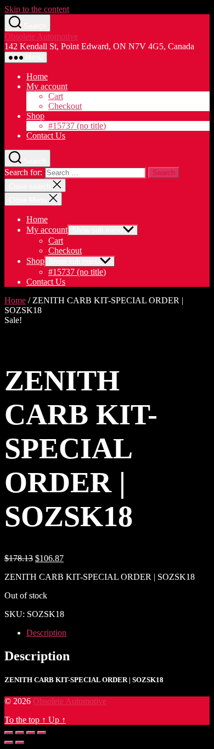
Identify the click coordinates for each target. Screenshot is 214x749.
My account (46, 86)
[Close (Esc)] (8, 732)
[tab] (118, 633)
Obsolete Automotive (41, 36)
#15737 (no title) (77, 125)
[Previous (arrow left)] (8, 742)
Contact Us (45, 135)
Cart (55, 96)
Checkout (65, 106)
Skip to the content (36, 9)
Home (37, 76)
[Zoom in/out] (41, 732)
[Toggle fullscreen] (30, 732)
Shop (35, 115)
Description (46, 632)
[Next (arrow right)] (19, 742)
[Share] (19, 732)
